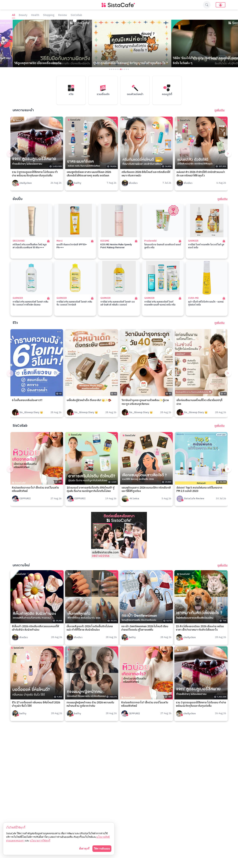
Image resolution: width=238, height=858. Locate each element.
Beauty (23, 15)
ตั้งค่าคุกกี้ (84, 848)
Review (62, 15)
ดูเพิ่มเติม (219, 110)
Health (35, 15)
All (13, 15)
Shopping (48, 15)
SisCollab (76, 15)
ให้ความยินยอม (102, 848)
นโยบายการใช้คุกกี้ (40, 840)
